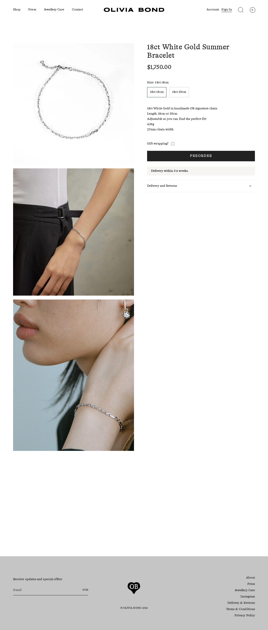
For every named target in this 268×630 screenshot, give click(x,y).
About (250, 577)
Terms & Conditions (240, 609)
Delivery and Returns (162, 186)
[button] (16, 10)
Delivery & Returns (241, 603)
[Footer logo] (133, 588)
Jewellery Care (245, 590)
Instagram (248, 596)
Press (251, 584)
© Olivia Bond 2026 (134, 608)
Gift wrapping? (158, 143)
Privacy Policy (244, 615)
